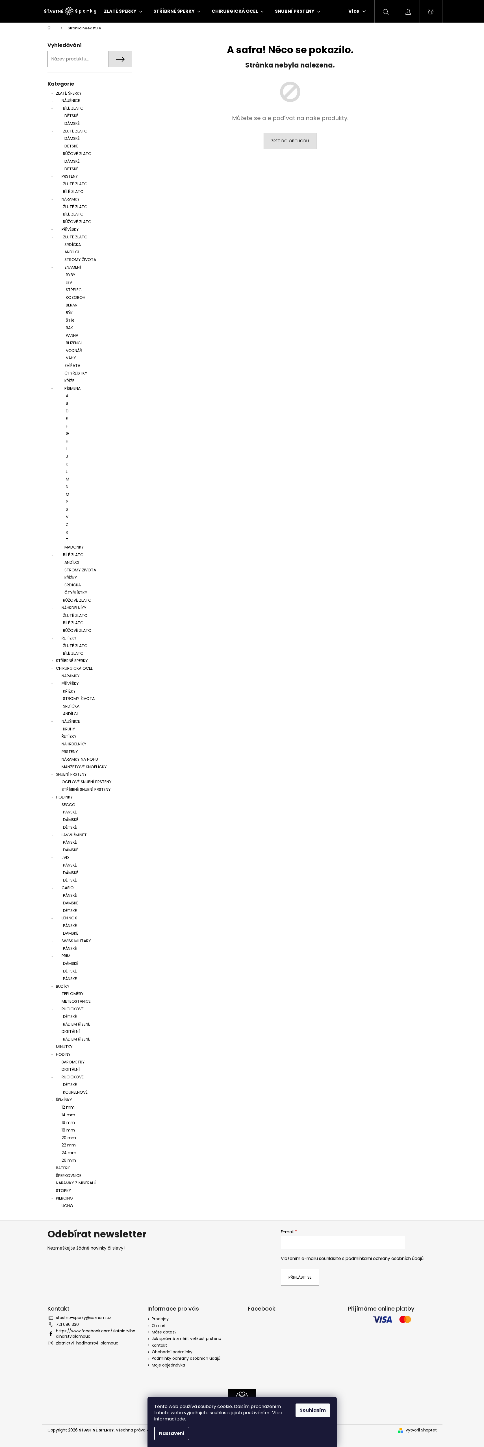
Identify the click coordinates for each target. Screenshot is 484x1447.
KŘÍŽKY (70, 577)
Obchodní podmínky (172, 1352)
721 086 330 (67, 1324)
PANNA (72, 335)
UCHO (67, 1206)
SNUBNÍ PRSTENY (71, 774)
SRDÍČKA (72, 244)
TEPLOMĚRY (73, 993)
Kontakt (159, 1345)
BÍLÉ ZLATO (73, 108)
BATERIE (63, 1168)
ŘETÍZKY (69, 638)
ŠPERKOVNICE (68, 1175)
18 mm (68, 1130)
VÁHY (71, 358)
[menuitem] (123, 11)
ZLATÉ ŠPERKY (69, 93)
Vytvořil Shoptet (421, 1430)
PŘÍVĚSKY (70, 229)
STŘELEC (74, 290)
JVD (65, 857)
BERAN (71, 305)
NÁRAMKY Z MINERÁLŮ (76, 1183)
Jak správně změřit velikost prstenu (186, 1338)
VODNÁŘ (74, 350)
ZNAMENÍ (72, 267)
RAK (69, 327)
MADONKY (74, 547)
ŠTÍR (70, 320)
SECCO (68, 805)
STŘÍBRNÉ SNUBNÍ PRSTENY (86, 789)
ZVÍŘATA (72, 365)
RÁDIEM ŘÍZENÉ (76, 1024)
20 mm (69, 1138)
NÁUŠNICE (71, 100)
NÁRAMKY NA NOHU (80, 759)
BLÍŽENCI (74, 343)
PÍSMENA (72, 388)
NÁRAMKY (71, 199)
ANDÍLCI (71, 252)
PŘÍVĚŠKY (70, 683)
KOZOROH (75, 297)
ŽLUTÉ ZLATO (75, 131)
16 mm (68, 1122)
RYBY (70, 275)
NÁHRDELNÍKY (74, 608)
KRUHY (69, 729)
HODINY (63, 1054)
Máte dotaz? (164, 1332)
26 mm (69, 1160)
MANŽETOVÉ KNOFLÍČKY (84, 767)
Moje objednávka (168, 1365)
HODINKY (64, 797)
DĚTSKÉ (71, 116)
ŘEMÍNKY (64, 1100)
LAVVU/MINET (74, 835)
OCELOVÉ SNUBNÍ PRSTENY (87, 782)
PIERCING (64, 1198)
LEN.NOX (69, 918)
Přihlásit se (300, 1277)
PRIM (66, 956)
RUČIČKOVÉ (73, 1009)
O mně (159, 1325)
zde (181, 1419)
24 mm (69, 1153)
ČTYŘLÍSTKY (75, 373)
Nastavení (172, 1433)
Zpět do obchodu (290, 141)
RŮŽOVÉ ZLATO (77, 153)
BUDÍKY (63, 986)
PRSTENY (70, 176)
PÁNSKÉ (70, 812)
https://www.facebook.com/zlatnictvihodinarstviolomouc (95, 1333)
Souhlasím (313, 1410)
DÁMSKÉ (72, 123)
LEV (69, 282)
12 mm (68, 1107)
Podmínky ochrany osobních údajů (186, 1358)
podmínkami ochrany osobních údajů (385, 1258)
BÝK (69, 312)
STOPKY (63, 1190)
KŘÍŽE (69, 381)
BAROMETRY (73, 1062)
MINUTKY (64, 1047)
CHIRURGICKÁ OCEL (74, 668)
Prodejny (160, 1319)
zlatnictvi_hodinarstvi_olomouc (87, 1343)
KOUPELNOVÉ (75, 1092)
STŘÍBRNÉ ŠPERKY (72, 660)
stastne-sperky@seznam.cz (83, 1317)
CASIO (68, 888)
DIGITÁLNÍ (71, 1031)
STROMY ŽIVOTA (80, 259)
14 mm (68, 1115)
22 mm (69, 1145)
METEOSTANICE (76, 1001)
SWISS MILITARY (76, 941)
